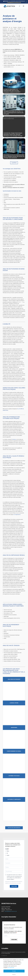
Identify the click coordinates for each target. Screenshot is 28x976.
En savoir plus (11, 967)
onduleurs (14, 439)
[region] (14, 967)
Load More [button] (14, 162)
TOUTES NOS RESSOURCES (14, 827)
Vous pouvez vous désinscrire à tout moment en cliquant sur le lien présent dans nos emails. (13, 882)
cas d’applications (17, 514)
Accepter (14, 971)
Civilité (7, 848)
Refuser (14, 974)
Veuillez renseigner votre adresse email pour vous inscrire (13, 931)
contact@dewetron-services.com (10, 911)
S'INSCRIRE (14, 886)
